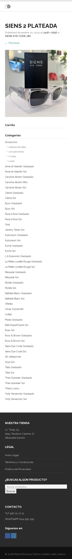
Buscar (10, 491)
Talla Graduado (13, 367)
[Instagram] (13, 535)
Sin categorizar (13, 356)
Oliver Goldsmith (14, 309)
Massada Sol (12, 277)
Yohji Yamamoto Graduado (19, 393)
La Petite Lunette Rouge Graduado (23, 261)
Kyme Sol (10, 251)
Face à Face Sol (13, 219)
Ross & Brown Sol (15, 341)
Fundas (12, 156)
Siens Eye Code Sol (15, 351)
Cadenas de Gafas (17, 147)
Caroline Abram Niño (16, 182)
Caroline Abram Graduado (19, 177)
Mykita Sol (10, 288)
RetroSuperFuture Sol (16, 325)
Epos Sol (10, 208)
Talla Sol (9, 372)
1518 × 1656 (50, 32)
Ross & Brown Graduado (18, 335)
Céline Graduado (14, 193)
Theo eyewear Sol (15, 383)
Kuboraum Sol (13, 240)
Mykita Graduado (14, 282)
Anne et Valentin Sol (16, 171)
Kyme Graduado (14, 245)
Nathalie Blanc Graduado (18, 293)
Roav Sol (10, 330)
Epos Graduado (13, 203)
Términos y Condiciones (19, 462)
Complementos (16, 151)
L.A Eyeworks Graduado (18, 256)
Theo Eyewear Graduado (18, 377)
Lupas (12, 161)
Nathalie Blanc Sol (14, 298)
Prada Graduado (14, 319)
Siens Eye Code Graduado (19, 346)
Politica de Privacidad (18, 469)
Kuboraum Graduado (16, 235)
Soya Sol (10, 362)
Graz (7, 224)
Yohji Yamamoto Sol (16, 399)
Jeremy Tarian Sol (14, 229)
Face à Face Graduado (17, 214)
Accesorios (11, 142)
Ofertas (9, 303)
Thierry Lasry (12, 388)
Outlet (8, 314)
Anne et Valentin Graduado (19, 166)
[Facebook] (7, 535)
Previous (12, 43)
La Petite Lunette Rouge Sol (20, 267)
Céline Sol (10, 198)
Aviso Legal (12, 455)
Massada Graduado (15, 272)
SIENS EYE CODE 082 (18, 36)
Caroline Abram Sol (15, 187)
